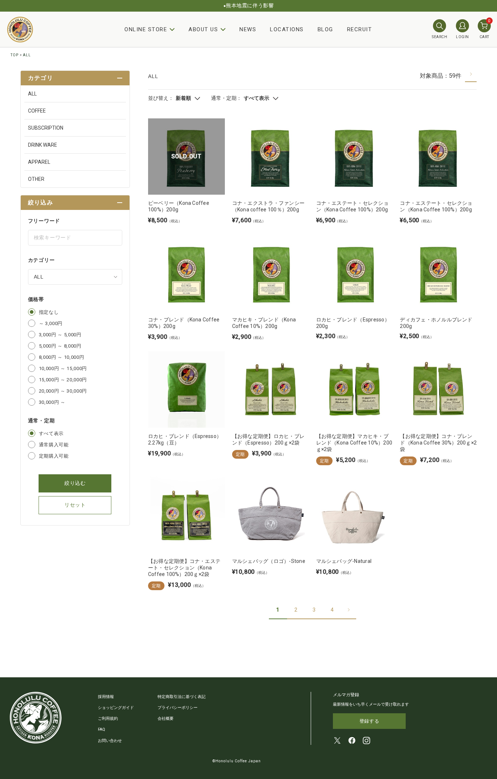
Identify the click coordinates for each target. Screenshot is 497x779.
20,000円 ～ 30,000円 (63, 391)
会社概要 (166, 718)
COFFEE (37, 111)
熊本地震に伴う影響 (250, 5)
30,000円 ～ (52, 402)
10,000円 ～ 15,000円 (63, 368)
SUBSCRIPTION (45, 128)
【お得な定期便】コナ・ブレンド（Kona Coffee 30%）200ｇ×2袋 (438, 442)
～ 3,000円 (51, 323)
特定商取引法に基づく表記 (182, 696)
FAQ (101, 729)
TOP (15, 55)
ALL (27, 55)
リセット (75, 505)
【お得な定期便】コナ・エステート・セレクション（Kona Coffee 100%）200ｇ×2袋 (184, 567)
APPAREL (39, 162)
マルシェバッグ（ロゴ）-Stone (268, 561)
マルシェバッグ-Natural (344, 561)
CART (485, 29)
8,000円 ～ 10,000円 (61, 357)
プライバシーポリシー (178, 707)
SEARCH (439, 37)
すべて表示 (51, 433)
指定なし (49, 312)
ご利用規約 (108, 718)
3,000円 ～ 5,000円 (60, 334)
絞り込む (75, 483)
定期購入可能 (54, 456)
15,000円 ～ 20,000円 (63, 379)
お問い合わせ (110, 740)
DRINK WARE (42, 145)
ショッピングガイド (116, 707)
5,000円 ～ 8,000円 (60, 346)
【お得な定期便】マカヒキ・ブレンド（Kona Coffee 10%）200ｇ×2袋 (354, 442)
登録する (369, 721)
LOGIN (462, 37)
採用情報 (106, 696)
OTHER (36, 179)
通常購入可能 (54, 444)
